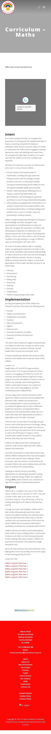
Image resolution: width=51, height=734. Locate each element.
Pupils (25, 673)
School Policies (25, 693)
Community (25, 684)
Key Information (25, 665)
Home (25, 659)
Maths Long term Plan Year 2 (16, 566)
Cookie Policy (25, 696)
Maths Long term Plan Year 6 (16, 577)
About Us (25, 662)
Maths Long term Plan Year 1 (16, 563)
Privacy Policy (25, 699)
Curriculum (25, 667)
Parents (25, 670)
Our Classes (25, 678)
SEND (25, 681)
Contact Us (25, 687)
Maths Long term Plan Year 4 (16, 571)
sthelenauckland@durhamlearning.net (25, 653)
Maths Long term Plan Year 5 (16, 574)
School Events (25, 676)
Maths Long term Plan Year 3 (16, 569)
